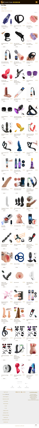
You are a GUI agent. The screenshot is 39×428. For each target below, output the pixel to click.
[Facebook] (16, 392)
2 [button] (19, 383)
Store (2, 9)
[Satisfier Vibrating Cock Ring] (32, 55)
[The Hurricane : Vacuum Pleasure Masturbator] (19, 181)
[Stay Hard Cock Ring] (32, 109)
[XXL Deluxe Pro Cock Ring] (6, 36)
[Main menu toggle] (36, 2)
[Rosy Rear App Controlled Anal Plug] (6, 73)
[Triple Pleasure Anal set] (19, 201)
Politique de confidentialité (33, 395)
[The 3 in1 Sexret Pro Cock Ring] (32, 145)
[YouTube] (21, 392)
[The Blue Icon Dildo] (19, 145)
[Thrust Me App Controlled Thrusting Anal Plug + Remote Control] (32, 181)
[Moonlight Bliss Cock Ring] (32, 312)
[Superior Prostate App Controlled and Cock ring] (32, 127)
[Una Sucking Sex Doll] (19, 219)
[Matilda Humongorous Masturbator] (19, 295)
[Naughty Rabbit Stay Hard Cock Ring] (6, 331)
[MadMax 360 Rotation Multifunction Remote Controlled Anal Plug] (32, 257)
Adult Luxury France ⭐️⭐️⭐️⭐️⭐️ (11, 2)
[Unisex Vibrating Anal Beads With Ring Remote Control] (6, 237)
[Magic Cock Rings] (19, 257)
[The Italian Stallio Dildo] (32, 163)
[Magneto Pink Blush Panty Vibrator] (6, 295)
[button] (26, 383)
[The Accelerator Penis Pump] (6, 163)
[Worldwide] (24, 392)
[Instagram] (19, 392)
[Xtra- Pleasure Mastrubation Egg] (32, 19)
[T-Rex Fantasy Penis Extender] (32, 201)
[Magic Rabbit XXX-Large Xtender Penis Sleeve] (32, 275)
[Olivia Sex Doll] (32, 348)
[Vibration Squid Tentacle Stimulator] (6, 19)
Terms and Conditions (33, 394)
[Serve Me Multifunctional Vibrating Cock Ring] (19, 73)
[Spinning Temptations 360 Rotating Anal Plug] (19, 109)
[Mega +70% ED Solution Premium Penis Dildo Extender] (6, 312)
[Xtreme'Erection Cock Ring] (19, 19)
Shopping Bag (27, 387)
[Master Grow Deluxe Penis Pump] (32, 295)
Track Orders (19, 387)
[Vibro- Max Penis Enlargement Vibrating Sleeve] (19, 36)
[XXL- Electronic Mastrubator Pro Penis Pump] (19, 55)
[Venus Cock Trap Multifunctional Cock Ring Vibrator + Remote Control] (32, 237)
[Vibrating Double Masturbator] (6, 257)
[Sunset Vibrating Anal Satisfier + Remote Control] (19, 127)
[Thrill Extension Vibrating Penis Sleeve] (6, 181)
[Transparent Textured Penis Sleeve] (6, 201)
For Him (5, 9)
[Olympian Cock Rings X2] (6, 368)
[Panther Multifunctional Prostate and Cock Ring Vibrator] (19, 348)
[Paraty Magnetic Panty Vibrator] (19, 368)
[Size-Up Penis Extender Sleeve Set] (6, 92)
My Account (12, 387)
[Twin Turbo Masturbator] (6, 219)
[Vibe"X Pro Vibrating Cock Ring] (19, 237)
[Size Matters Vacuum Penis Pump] (19, 92)
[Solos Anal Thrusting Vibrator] (6, 127)
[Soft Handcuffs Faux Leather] (32, 73)
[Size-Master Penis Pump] (32, 92)
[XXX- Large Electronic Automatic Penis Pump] (6, 55)
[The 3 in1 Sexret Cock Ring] (6, 145)
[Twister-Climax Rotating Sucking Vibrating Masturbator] (32, 219)
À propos (6, 394)
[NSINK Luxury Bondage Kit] (19, 331)
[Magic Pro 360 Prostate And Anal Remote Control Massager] (6, 275)
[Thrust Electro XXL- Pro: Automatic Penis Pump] (19, 163)
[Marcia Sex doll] (19, 275)
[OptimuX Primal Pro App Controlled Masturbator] (32, 368)
